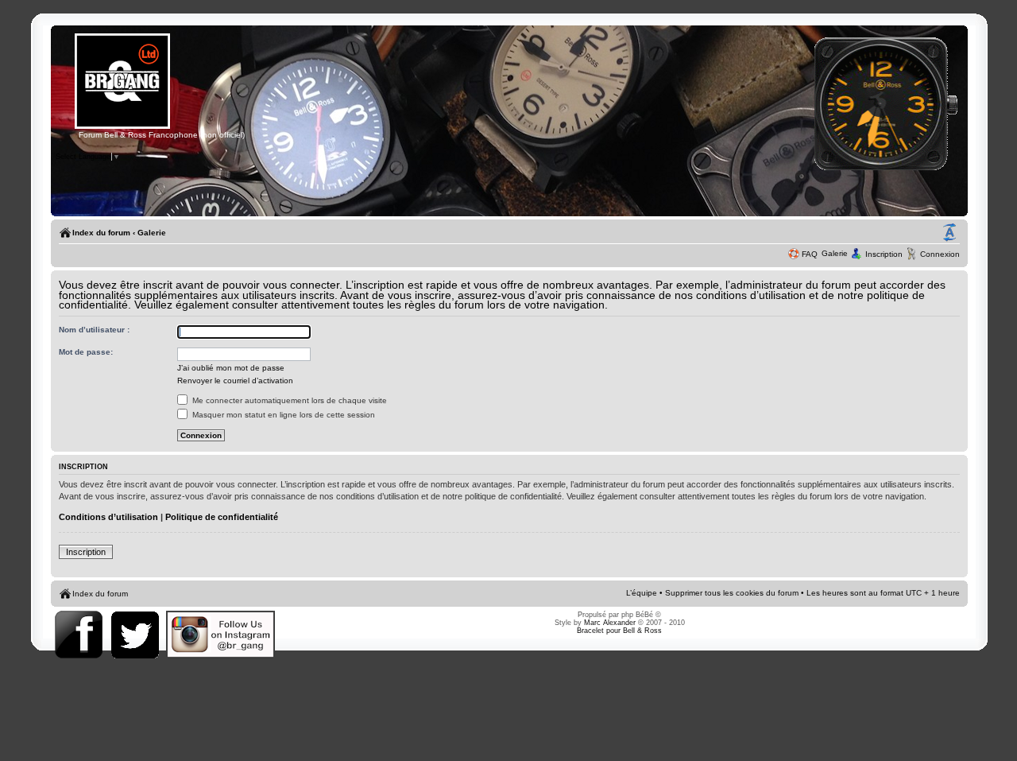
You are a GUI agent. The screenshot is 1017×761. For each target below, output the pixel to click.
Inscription (884, 254)
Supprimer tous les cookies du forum (732, 592)
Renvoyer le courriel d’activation (235, 380)
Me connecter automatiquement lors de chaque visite (288, 400)
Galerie (151, 232)
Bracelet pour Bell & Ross (619, 631)
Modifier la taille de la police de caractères (949, 233)
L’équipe (641, 592)
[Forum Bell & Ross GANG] (122, 126)
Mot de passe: (86, 351)
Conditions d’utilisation (108, 517)
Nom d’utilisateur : (94, 329)
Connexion (940, 254)
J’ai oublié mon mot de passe (230, 367)
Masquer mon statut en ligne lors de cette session (282, 414)
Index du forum (101, 232)
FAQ (810, 254)
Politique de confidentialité (221, 517)
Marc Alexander (610, 623)
